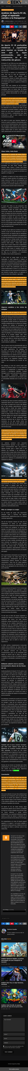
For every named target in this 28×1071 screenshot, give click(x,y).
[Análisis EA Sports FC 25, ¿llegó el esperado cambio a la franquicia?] (14, 36)
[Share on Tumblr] (20, 26)
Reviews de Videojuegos (7, 9)
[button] (2, 2)
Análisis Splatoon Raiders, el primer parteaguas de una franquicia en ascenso (12, 960)
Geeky (18, 1063)
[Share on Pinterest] (12, 26)
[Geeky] (14, 2)
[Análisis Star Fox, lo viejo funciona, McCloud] (14, 973)
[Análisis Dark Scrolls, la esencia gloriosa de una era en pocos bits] (14, 996)
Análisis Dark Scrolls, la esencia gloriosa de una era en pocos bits (12, 1005)
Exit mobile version (14, 1069)
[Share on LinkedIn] (16, 26)
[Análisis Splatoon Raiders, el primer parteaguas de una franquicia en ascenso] (14, 949)
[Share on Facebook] (3, 26)
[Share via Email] (25, 26)
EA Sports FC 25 (5, 918)
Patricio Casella (9, 21)
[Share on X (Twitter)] (8, 26)
